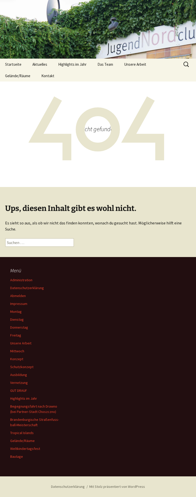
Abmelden (18, 295)
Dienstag (17, 319)
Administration (21, 280)
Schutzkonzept (21, 367)
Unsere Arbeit (135, 64)
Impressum (18, 303)
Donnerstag (19, 327)
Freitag (15, 335)
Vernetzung (19, 382)
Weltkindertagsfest (25, 448)
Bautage (16, 456)
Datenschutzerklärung (27, 288)
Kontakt (47, 75)
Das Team (105, 64)
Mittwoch (17, 351)
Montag (16, 311)
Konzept (16, 359)
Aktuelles (39, 64)
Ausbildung (18, 374)
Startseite (13, 64)
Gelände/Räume (17, 75)
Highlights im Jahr (72, 64)
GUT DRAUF (18, 390)
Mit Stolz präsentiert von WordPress (117, 486)
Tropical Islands (22, 433)
